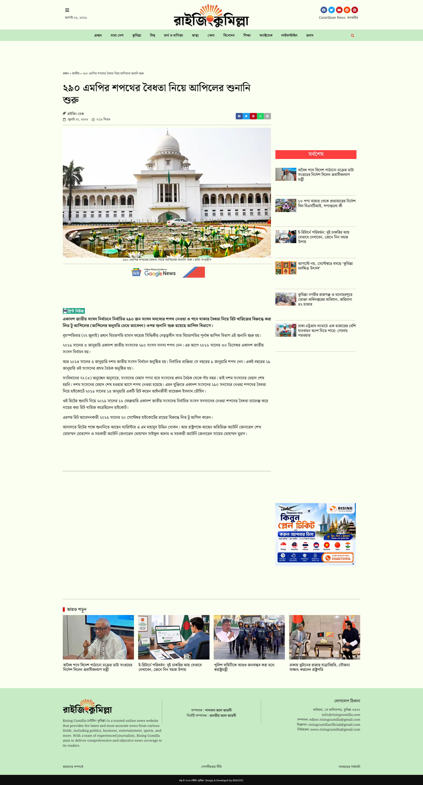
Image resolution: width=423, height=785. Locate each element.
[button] (239, 116)
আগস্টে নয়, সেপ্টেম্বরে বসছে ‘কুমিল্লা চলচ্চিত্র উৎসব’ (325, 266)
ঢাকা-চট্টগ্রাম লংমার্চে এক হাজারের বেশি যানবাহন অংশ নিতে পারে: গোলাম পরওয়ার (327, 331)
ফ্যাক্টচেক (266, 35)
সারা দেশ (117, 35)
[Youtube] (339, 10)
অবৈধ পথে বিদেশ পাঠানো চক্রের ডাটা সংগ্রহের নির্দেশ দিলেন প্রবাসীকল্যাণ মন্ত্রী (326, 175)
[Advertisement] (211, 53)
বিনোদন (229, 35)
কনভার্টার (352, 17)
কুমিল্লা (136, 35)
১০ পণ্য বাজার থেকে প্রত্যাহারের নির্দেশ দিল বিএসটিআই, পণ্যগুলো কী (327, 203)
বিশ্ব (152, 35)
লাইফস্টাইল (289, 35)
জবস (310, 35)
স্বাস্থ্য (195, 35)
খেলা (211, 35)
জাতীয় (75, 73)
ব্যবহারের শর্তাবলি (349, 767)
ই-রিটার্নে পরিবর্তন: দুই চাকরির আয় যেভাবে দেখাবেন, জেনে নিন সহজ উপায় (323, 237)
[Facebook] (324, 10)
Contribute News (332, 17)
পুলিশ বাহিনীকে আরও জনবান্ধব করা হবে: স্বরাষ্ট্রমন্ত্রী (244, 667)
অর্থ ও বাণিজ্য (173, 35)
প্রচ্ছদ (98, 35)
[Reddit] (347, 10)
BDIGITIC (238, 781)
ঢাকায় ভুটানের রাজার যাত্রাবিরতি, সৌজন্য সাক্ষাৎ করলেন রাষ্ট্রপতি (319, 667)
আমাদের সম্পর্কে (73, 767)
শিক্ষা (247, 35)
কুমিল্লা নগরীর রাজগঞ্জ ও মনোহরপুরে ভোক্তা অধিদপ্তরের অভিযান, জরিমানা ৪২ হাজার (325, 299)
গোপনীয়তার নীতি (211, 767)
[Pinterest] (354, 10)
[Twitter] (331, 10)
